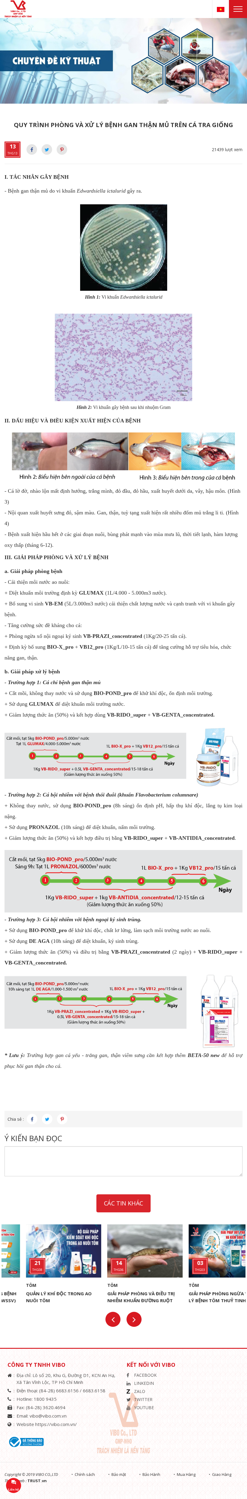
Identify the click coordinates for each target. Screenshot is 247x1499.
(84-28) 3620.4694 (45, 1407)
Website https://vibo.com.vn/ (47, 1424)
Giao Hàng (221, 1474)
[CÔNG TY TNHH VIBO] (20, 8)
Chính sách (85, 1474)
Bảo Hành (151, 1474)
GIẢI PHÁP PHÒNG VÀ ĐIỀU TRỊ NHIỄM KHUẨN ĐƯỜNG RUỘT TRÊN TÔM (119, 1300)
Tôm (10, 1285)
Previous (112, 1319)
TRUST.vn (37, 1480)
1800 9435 (45, 1399)
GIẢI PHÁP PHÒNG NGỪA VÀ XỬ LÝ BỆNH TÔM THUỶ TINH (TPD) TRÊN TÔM (202, 1300)
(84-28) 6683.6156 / (61, 1391)
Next (134, 1319)
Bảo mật (118, 1474)
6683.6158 (94, 1391)
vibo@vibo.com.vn (48, 1416)
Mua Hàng (186, 1474)
